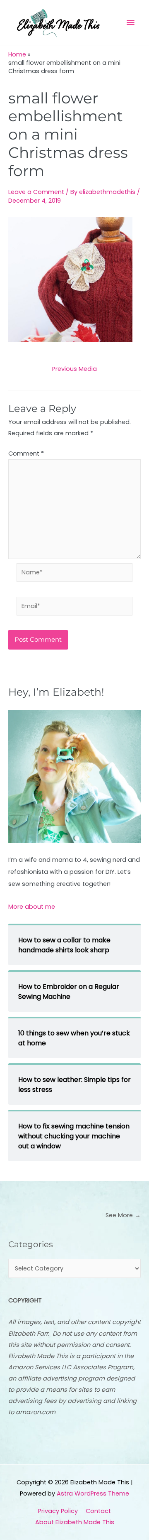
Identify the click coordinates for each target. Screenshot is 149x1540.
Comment (26, 453)
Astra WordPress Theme (93, 1493)
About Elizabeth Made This (74, 1522)
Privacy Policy (58, 1511)
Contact (98, 1511)
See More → (123, 1215)
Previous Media (74, 369)
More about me (31, 906)
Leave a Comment (36, 192)
